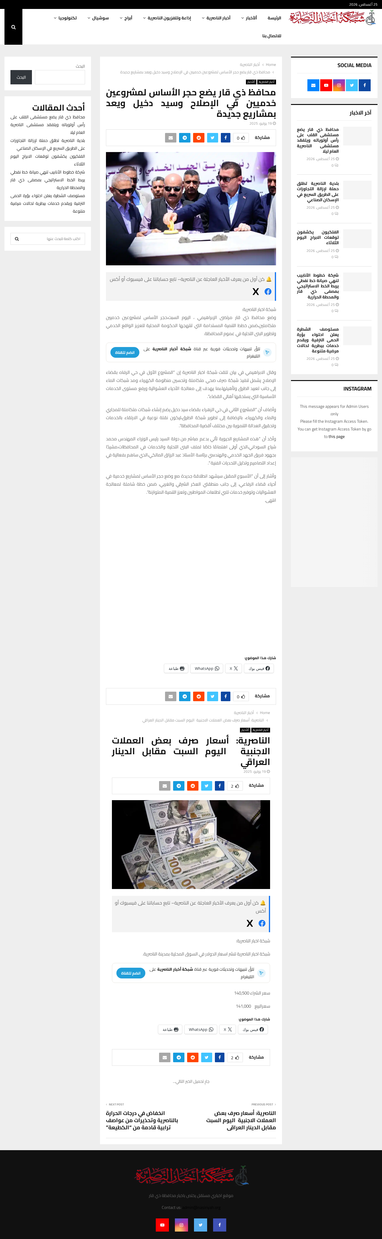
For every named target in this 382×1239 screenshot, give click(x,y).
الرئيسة (274, 18)
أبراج (128, 18)
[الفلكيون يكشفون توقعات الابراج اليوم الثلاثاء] (357, 238)
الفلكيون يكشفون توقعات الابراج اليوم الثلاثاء (318, 237)
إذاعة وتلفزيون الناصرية (169, 18)
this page (337, 436)
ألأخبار (251, 18)
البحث (80, 66)
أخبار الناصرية (218, 18)
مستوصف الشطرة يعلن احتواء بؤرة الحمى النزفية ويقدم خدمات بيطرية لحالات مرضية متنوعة (318, 340)
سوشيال (100, 18)
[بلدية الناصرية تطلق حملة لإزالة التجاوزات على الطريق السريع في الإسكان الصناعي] (357, 190)
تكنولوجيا (67, 18)
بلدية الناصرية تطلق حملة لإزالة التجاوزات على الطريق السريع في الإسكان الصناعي (318, 191)
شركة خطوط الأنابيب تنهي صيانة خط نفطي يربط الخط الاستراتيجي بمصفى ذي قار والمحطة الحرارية (318, 286)
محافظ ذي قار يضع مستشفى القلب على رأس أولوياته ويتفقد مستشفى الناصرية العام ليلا (318, 140)
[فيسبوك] (268, 293)
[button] (231, 539)
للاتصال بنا (271, 36)
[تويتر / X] (256, 293)
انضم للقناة (125, 352)
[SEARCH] (16, 239)
